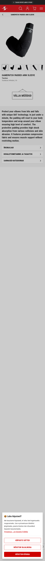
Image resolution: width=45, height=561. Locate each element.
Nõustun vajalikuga (23, 547)
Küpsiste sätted (22, 540)
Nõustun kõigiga (22, 554)
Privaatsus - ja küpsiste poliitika (16, 532)
